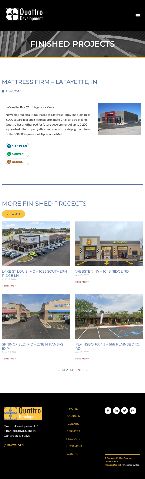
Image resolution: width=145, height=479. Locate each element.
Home (73, 408)
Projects (73, 438)
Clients (73, 423)
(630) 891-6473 (14, 445)
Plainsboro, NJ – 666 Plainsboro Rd (107, 346)
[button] (137, 15)
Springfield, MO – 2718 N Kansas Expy (32, 346)
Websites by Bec (131, 464)
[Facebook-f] (108, 410)
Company (73, 416)
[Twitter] (124, 410)
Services (73, 431)
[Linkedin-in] (116, 410)
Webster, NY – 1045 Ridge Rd (102, 271)
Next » (82, 370)
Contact (73, 454)
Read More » (9, 285)
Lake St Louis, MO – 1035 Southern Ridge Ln (34, 273)
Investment (73, 446)
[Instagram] (133, 410)
